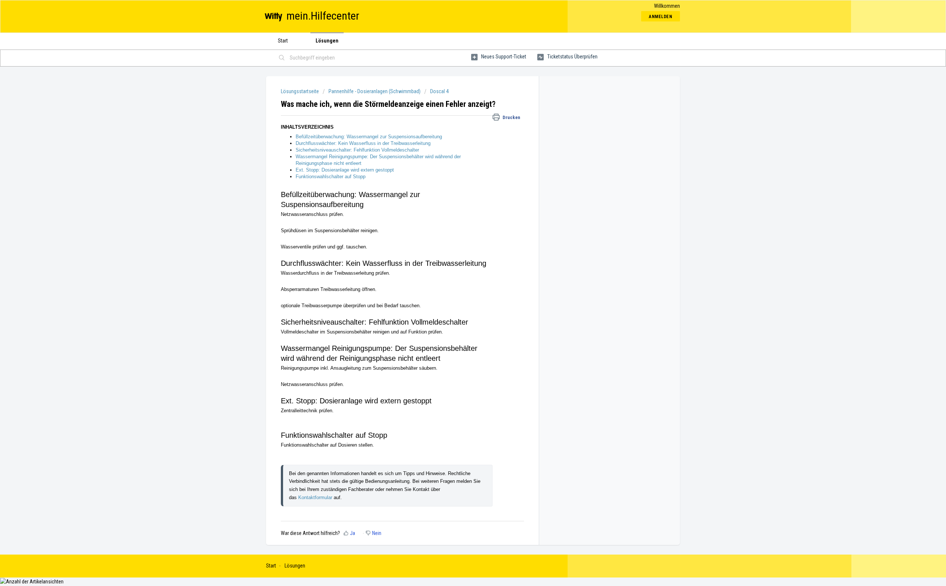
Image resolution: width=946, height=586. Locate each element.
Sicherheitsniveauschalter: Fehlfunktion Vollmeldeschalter (358, 150)
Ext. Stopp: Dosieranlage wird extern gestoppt (345, 170)
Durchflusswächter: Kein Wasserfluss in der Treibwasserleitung (363, 143)
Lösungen (327, 41)
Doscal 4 (439, 91)
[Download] (459, 199)
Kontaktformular (316, 497)
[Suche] (282, 58)
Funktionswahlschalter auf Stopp (331, 176)
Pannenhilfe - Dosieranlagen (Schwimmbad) (375, 91)
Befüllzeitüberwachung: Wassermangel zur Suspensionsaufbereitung (369, 136)
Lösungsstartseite (300, 91)
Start (283, 41)
